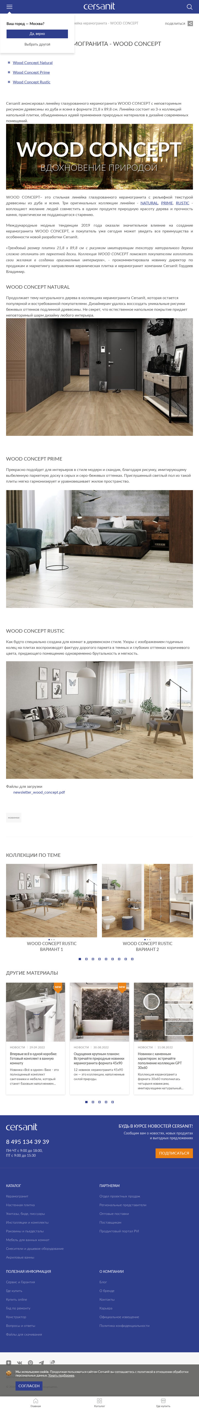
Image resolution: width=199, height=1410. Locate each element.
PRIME (167, 203)
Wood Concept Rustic (31, 82)
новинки (13, 817)
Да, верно (37, 34)
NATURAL (149, 203)
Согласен (29, 1386)
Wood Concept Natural (33, 63)
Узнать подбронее (61, 1375)
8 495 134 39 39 (27, 1142)
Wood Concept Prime (31, 72)
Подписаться (174, 1153)
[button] (80, 959)
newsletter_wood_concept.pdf (39, 792)
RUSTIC (182, 203)
